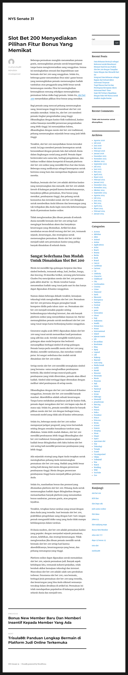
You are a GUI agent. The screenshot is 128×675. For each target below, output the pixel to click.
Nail (95, 384)
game (96, 310)
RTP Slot (95, 498)
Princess (97, 420)
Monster (97, 373)
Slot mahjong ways (99, 525)
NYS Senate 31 (21, 19)
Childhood (98, 279)
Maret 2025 (98, 177)
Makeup (97, 357)
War (95, 462)
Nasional (97, 389)
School (96, 425)
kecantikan (98, 342)
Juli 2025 (97, 167)
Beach (96, 250)
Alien (96, 237)
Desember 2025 (100, 156)
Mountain (98, 376)
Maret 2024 (98, 209)
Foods (96, 308)
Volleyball (98, 460)
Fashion (97, 302)
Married (97, 360)
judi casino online (99, 509)
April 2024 (98, 206)
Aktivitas (97, 234)
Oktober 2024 (99, 190)
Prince (96, 418)
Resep (96, 423)
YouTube (97, 473)
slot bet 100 (96, 493)
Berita (96, 255)
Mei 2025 (97, 172)
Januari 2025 (99, 182)
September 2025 (100, 164)
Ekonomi (97, 297)
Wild (96, 470)
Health (96, 323)
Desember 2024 (100, 185)
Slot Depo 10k (97, 504)
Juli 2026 (97, 143)
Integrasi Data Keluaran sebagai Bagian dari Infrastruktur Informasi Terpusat (106, 80)
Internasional (99, 331)
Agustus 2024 (99, 195)
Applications (99, 245)
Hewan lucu (98, 326)
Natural (97, 391)
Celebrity (97, 274)
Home (96, 329)
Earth (96, 295)
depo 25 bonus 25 (99, 540)
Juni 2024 (98, 201)
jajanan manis (99, 336)
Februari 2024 (99, 211)
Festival (97, 305)
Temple (97, 449)
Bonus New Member (100, 530)
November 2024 (100, 188)
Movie (96, 378)
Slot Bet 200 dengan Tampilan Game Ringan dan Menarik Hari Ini (106, 72)
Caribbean (98, 266)
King (96, 347)
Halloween (98, 321)
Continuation (99, 284)
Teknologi (98, 446)
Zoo (95, 475)
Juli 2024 (97, 198)
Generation (98, 313)
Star (95, 444)
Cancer (96, 263)
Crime (96, 289)
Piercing (97, 405)
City (95, 281)
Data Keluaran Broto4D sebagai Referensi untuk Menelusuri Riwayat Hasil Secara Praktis (106, 64)
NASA (96, 386)
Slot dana (95, 514)
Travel (96, 452)
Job (95, 339)
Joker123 (95, 519)
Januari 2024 (99, 214)
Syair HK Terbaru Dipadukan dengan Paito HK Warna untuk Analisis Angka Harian (106, 95)
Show (96, 433)
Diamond (97, 292)
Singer (96, 436)
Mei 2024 (97, 203)
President (98, 415)
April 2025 (98, 174)
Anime (96, 242)
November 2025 (100, 159)
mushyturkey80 (14, 67)
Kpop (96, 350)
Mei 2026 (97, 148)
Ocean (96, 394)
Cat (95, 271)
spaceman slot (99, 441)
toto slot (95, 546)
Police (96, 412)
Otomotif (97, 399)
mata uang (98, 363)
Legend (97, 352)
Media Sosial (99, 365)
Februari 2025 (99, 180)
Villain (96, 457)
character (98, 276)
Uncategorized (14, 74)
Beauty (96, 253)
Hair (95, 318)
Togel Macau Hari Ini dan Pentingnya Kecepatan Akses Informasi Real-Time (105, 88)
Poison (96, 410)
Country (97, 287)
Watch (96, 465)
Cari (93, 39)
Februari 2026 (99, 151)
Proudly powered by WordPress (34, 664)
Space (96, 439)
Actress (97, 232)
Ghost (96, 315)
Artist (96, 247)
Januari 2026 (99, 154)
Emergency (98, 300)
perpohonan (99, 402)
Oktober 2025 (99, 161)
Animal (97, 240)
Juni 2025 (98, 169)
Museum (97, 381)
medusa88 (96, 551)
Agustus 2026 (99, 140)
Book (96, 258)
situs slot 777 (97, 535)
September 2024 (100, 193)
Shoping (97, 431)
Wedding (97, 467)
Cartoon (97, 268)
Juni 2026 (98, 146)
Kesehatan (98, 344)
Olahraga (97, 397)
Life (95, 355)
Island (96, 334)
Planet (96, 407)
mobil (96, 368)
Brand (96, 261)
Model (96, 370)
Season (97, 428)
